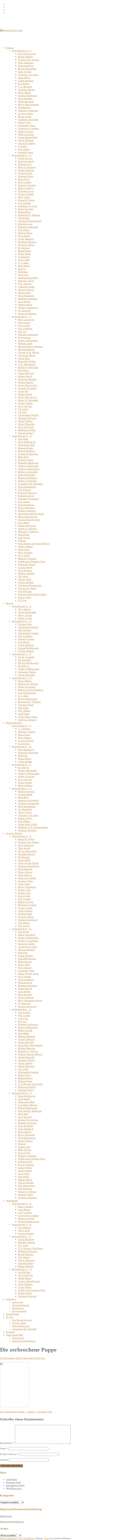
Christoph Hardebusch (30, 221)
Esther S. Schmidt (27, 480)
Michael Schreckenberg (30, 690)
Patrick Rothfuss (26, 451)
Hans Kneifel (25, 994)
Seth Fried (23, 931)
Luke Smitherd (26, 1129)
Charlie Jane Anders (28, 59)
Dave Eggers (24, 737)
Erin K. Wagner (26, 1164)
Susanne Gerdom (27, 185)
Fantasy (10, 47)
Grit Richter (24, 1272)
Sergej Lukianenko (28, 340)
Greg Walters (25, 570)
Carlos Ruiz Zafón (27, 716)
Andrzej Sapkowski (28, 466)
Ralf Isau (23, 271)
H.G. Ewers (24, 925)
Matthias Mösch (26, 1242)
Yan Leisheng (25, 328)
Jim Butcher (24, 107)
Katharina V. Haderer (29, 215)
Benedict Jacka (26, 280)
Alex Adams (24, 609)
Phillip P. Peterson (27, 1251)
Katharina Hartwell (28, 227)
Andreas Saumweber (29, 469)
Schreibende (12, 1314)
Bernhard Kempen (27, 985)
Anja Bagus (24, 1209)
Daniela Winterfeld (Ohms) (32, 594)
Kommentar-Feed (15, 1485)
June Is (21, 268)
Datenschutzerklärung (23, 1341)
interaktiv (11, 1299)
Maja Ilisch (24, 265)
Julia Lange (24, 322)
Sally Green (24, 197)
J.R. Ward (23, 576)
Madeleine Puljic (27, 430)
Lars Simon (24, 501)
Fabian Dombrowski (28, 1221)
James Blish (24, 860)
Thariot (22, 540)
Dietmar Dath (25, 914)
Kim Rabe (23, 439)
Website (4, 1459)
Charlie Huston (26, 651)
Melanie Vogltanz (27, 558)
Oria (46, 1538)
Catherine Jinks (26, 286)
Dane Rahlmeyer (27, 442)
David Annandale (27, 68)
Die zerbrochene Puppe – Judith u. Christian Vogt (26, 1411)
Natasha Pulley (26, 433)
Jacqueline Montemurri (30, 1045)
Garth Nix (23, 391)
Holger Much (25, 376)
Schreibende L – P (21, 316)
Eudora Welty (25, 818)
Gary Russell (25, 1117)
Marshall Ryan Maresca (30, 346)
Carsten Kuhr (19, 1323)
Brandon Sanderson (28, 463)
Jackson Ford (25, 173)
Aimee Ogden (25, 403)
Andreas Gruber (26, 639)
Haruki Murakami (27, 770)
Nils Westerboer (26, 1185)
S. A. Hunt (23, 262)
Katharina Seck (26, 495)
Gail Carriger (25, 1212)
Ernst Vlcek (24, 1152)
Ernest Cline (24, 893)
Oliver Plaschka (26, 424)
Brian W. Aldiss (26, 839)
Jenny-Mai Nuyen (27, 397)
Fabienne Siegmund (28, 498)
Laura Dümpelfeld (27, 137)
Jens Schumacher (27, 486)
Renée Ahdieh (25, 56)
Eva (43, 1358)
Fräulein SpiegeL (27, 510)
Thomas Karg (25, 982)
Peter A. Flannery (27, 167)
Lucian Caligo (25, 113)
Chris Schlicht (25, 1275)
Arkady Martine (26, 1039)
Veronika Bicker (26, 89)
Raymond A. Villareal (29, 701)
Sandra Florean (26, 170)
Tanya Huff (24, 259)
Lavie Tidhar (24, 1287)
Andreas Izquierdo (28, 277)
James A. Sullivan (27, 528)
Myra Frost (24, 179)
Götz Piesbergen (20, 1326)
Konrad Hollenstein (28, 648)
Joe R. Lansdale (26, 657)
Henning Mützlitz (27, 379)
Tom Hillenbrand (27, 958)
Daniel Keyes (25, 988)
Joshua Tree (24, 1146)
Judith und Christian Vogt (31, 561)
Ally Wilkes (24, 710)
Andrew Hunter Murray (30, 1054)
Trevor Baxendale (27, 851)
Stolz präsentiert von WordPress (17, 1538)
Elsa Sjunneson (26, 504)
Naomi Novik (25, 394)
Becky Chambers (27, 887)
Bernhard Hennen (27, 242)
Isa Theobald (25, 809)
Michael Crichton (27, 905)
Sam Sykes (23, 534)
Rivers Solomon (26, 507)
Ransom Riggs (25, 448)
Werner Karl (24, 292)
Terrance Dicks (26, 917)
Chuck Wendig (26, 582)
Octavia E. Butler (27, 878)
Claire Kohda (25, 761)
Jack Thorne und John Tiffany (34, 543)
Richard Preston (26, 791)
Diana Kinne (24, 758)
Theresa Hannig (26, 949)
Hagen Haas (24, 212)
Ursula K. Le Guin (27, 206)
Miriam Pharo (25, 785)
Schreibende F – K (21, 155)
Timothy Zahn (25, 1194)
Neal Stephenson (27, 806)
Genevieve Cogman (28, 128)
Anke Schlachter (26, 475)
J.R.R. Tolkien (25, 546)
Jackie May (24, 358)
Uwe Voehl (23, 555)
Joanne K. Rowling (28, 454)
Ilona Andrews (25, 65)
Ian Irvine (23, 274)
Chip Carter (24, 884)
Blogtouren (18, 1308)
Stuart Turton (25, 812)
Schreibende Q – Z (22, 436)
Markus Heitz (25, 233)
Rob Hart (23, 952)
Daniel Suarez (25, 1141)
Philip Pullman (26, 1266)
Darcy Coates (25, 615)
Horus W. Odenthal (28, 400)
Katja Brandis (25, 98)
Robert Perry (24, 1075)
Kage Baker (24, 77)
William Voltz (25, 1161)
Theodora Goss (26, 191)
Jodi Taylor (24, 537)
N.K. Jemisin (24, 283)
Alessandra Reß (26, 445)
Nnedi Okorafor (26, 1066)
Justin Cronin (25, 618)
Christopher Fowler (28, 627)
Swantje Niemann (27, 388)
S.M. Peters (24, 1257)
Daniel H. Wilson (27, 1191)
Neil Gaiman (24, 182)
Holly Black (24, 92)
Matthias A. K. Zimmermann (33, 827)
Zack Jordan (24, 976)
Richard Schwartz (27, 492)
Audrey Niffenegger (28, 669)
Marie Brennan (26, 101)
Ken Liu (22, 331)
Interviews (17, 1302)
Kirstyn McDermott (28, 663)
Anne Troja (24, 549)
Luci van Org (25, 406)
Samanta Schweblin (28, 800)
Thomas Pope (25, 1081)
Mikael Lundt (25, 343)
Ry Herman (24, 248)
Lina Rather (24, 1099)
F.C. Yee (22, 600)
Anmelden (11, 1479)
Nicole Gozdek (26, 194)
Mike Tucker (24, 1149)
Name (4, 1448)
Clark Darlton (25, 911)
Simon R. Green (26, 200)
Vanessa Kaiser (26, 289)
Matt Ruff (23, 457)
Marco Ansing (25, 1206)
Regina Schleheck (27, 477)
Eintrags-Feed (13, 1482)
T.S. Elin (22, 146)
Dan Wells (23, 707)
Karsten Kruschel (27, 1006)
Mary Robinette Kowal (30, 1000)
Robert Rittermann (28, 1108)
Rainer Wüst (24, 597)
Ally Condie (24, 899)
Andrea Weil (24, 579)
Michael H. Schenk (28, 684)
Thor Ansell (24, 848)
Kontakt (10, 1332)
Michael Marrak (26, 349)
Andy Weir (23, 1173)
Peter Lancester (26, 319)
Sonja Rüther (25, 681)
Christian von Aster (28, 74)
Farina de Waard (26, 564)
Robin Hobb (24, 254)
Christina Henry (26, 245)
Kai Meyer (23, 370)
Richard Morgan (26, 1048)
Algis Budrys (25, 875)
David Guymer (26, 209)
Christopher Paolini (28, 415)
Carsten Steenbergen (29, 519)
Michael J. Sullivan (28, 531)
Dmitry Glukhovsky (28, 937)
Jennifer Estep (25, 152)
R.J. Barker (24, 83)
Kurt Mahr (23, 1033)
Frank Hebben (25, 955)
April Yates (24, 713)
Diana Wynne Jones (28, 973)
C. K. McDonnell (27, 364)
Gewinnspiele (19, 1311)
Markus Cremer (26, 1218)
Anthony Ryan (25, 460)
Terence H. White (27, 588)
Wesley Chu (24, 122)
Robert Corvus (25, 131)
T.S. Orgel (23, 409)
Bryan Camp (24, 116)
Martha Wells (25, 1179)
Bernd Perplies (26, 1254)
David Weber (25, 1170)
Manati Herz (24, 251)
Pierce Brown (25, 872)
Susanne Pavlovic (27, 418)
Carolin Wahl (25, 567)
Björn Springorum (27, 516)
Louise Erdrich (26, 740)
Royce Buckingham (28, 104)
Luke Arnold (24, 71)
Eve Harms (23, 642)
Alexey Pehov (25, 421)
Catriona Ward (25, 704)
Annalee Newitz (26, 1060)
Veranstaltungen (20, 1305)
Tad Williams (25, 591)
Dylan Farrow (25, 158)
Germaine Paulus (27, 672)
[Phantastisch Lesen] (11, 30)
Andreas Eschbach (28, 920)
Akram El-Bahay (27, 143)
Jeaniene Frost (25, 176)
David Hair (24, 218)
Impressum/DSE (14, 1335)
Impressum (18, 1338)
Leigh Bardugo (26, 80)
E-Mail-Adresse (9, 1454)
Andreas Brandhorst (28, 866)
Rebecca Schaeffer (28, 472)
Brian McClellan (26, 361)
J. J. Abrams (24, 728)
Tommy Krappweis (28, 307)
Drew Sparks (24, 1132)
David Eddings (26, 140)
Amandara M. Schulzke (30, 483)
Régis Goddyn (25, 188)
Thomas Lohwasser (28, 334)
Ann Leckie (24, 1012)
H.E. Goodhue (25, 636)
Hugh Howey (25, 961)
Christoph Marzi (26, 355)
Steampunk (12, 1200)
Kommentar (7, 1443)
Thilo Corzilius (26, 134)
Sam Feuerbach (26, 161)
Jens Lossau (24, 337)
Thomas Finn (25, 164)
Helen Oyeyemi (26, 776)
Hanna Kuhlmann (27, 313)
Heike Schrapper (27, 687)
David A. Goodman (28, 940)
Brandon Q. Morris (28, 1051)
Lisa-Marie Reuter (27, 1105)
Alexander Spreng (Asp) (31, 513)
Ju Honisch (24, 256)
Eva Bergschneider (22, 1320)
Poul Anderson (26, 62)
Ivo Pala (22, 412)
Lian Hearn (24, 230)
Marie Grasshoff (26, 934)
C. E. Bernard (25, 86)
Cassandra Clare (26, 125)
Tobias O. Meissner (28, 367)
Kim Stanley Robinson (30, 1111)
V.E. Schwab (24, 489)
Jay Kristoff (24, 310)
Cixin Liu (23, 1018)
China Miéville (26, 373)
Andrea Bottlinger (27, 95)
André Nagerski (26, 1057)
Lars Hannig (24, 1227)
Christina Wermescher (29, 585)
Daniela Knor (25, 304)
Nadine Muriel (25, 382)
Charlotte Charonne (28, 119)
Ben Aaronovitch (27, 53)
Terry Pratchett (26, 427)
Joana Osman (25, 782)
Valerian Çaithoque (28, 110)
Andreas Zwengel (27, 719)
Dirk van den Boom (28, 863)
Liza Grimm (24, 203)
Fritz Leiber (24, 325)
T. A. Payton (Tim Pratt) (30, 1084)
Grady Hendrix (26, 239)
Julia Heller (24, 236)
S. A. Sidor (23, 696)
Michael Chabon (26, 731)
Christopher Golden (28, 633)
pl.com (9, 1317)
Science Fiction (14, 833)
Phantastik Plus (14, 722)
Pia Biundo (24, 857)
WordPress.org (14, 1488)
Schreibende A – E (21, 50)
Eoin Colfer (24, 896)
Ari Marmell (24, 660)
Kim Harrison (25, 224)
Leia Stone (23, 522)
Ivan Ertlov (24, 149)
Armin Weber (25, 1167)
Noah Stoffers (25, 1284)
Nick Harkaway (26, 749)
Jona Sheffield (25, 1126)
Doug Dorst (24, 734)
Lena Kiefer (24, 301)
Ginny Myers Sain (27, 385)
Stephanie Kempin (27, 298)
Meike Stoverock (27, 525)
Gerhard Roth (25, 794)
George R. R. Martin (28, 352)
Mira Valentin (25, 552)
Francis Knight (26, 997)
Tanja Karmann (26, 295)
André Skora (24, 1278)
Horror (9, 603)
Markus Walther (26, 573)
